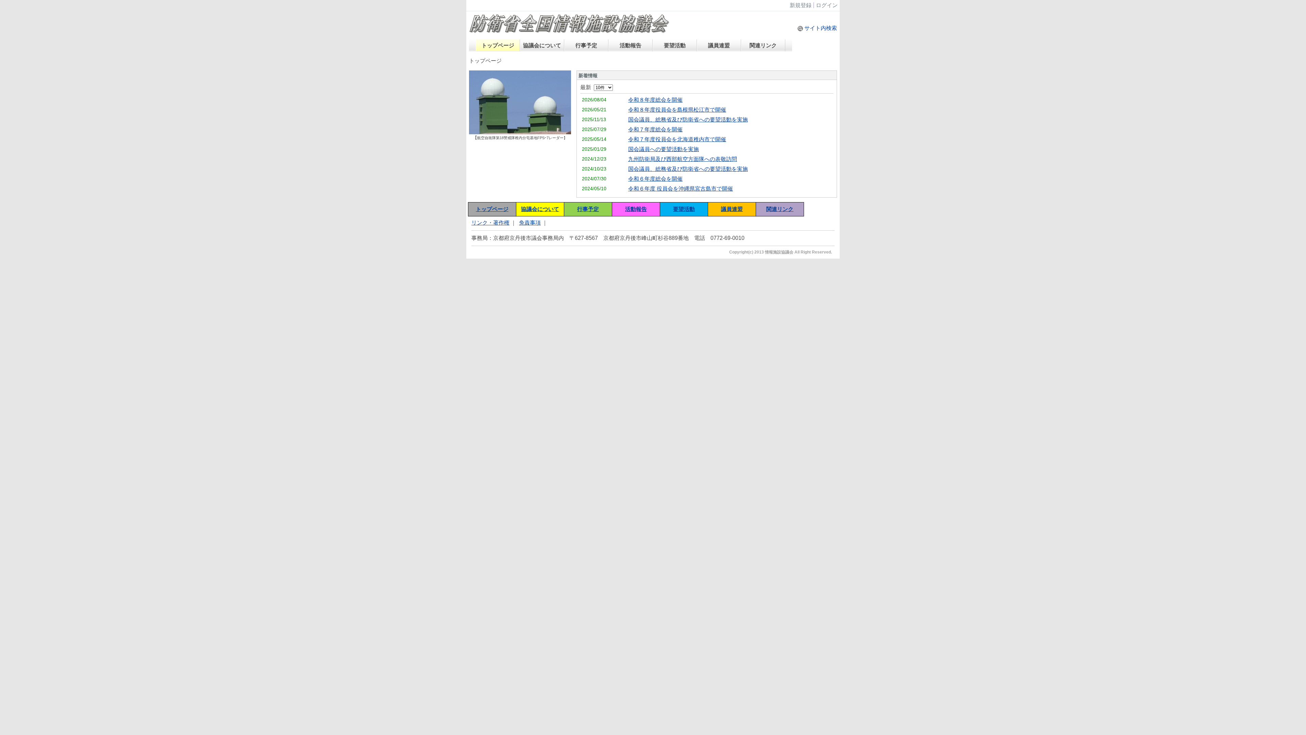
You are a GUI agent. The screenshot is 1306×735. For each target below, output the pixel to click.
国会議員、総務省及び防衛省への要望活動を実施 (688, 119)
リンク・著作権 (490, 223)
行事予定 (586, 45)
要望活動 (675, 45)
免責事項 (530, 223)
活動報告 (630, 45)
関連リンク (763, 45)
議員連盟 (719, 45)
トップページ (498, 45)
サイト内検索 (820, 28)
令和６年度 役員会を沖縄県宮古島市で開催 (680, 189)
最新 (587, 87)
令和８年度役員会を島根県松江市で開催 (677, 110)
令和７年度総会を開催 (655, 129)
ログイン (827, 5)
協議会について (542, 45)
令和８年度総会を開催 (655, 100)
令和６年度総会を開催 (655, 179)
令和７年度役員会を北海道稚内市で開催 (677, 139)
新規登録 (800, 5)
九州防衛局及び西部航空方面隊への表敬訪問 (682, 159)
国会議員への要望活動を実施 (663, 149)
